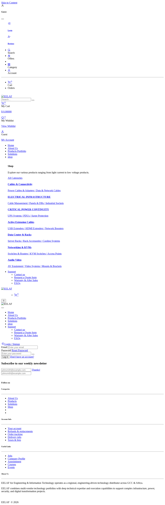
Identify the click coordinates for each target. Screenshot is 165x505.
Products (12, 401)
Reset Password (20, 350)
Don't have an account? (22, 356)
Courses (12, 464)
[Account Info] (9, 70)
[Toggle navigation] (3, 301)
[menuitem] (11, 145)
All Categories (15, 178)
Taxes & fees (14, 440)
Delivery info (14, 437)
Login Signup (12, 344)
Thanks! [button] (36, 369)
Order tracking (15, 434)
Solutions (12, 404)
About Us (13, 398)
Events (11, 467)
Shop (10, 407)
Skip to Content (9, 2)
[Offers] (9, 55)
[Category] (9, 64)
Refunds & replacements (20, 431)
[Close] (2, 18)
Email (4, 347)
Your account (14, 428)
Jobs (10, 455)
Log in (5, 357)
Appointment (14, 461)
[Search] (9, 50)
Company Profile (16, 458)
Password (6, 350)
